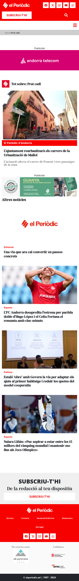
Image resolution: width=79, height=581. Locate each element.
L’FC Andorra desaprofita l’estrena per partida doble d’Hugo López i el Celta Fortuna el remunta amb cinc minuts (38, 316)
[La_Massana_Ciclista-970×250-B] (39, 195)
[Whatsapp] (73, 5)
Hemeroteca (67, 518)
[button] (66, 15)
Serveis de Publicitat (45, 518)
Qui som (10, 518)
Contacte (25, 518)
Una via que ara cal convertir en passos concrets (33, 253)
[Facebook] (46, 5)
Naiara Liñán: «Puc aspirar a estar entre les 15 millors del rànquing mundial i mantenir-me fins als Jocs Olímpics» (38, 445)
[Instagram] (59, 5)
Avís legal (40, 527)
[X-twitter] (52, 5)
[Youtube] (66, 5)
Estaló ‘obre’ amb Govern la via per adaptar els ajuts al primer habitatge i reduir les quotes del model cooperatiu (39, 381)
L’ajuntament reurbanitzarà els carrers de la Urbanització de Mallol (37, 152)
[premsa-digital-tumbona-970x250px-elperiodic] (39, 69)
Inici (7, 32)
